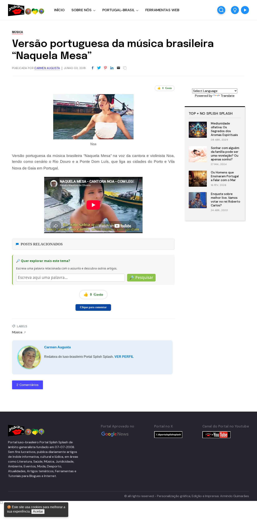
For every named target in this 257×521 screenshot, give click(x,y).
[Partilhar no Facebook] (92, 68)
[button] (235, 10)
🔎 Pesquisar (141, 277)
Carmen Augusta (57, 347)
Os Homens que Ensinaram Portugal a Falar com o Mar (225, 176)
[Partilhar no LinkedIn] (112, 68)
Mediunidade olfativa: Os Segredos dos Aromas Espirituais (224, 129)
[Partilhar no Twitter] (99, 68)
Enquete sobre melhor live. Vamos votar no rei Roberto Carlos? (225, 199)
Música (17, 32)
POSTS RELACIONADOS (42, 244)
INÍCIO (59, 10)
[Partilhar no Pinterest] (105, 68)
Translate (228, 96)
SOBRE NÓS (81, 10)
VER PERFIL (124, 356)
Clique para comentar (93, 307)
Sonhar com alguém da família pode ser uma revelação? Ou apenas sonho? (225, 153)
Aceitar (38, 511)
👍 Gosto (164, 88)
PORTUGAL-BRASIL (118, 10)
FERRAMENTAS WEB (162, 10)
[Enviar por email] (118, 67)
